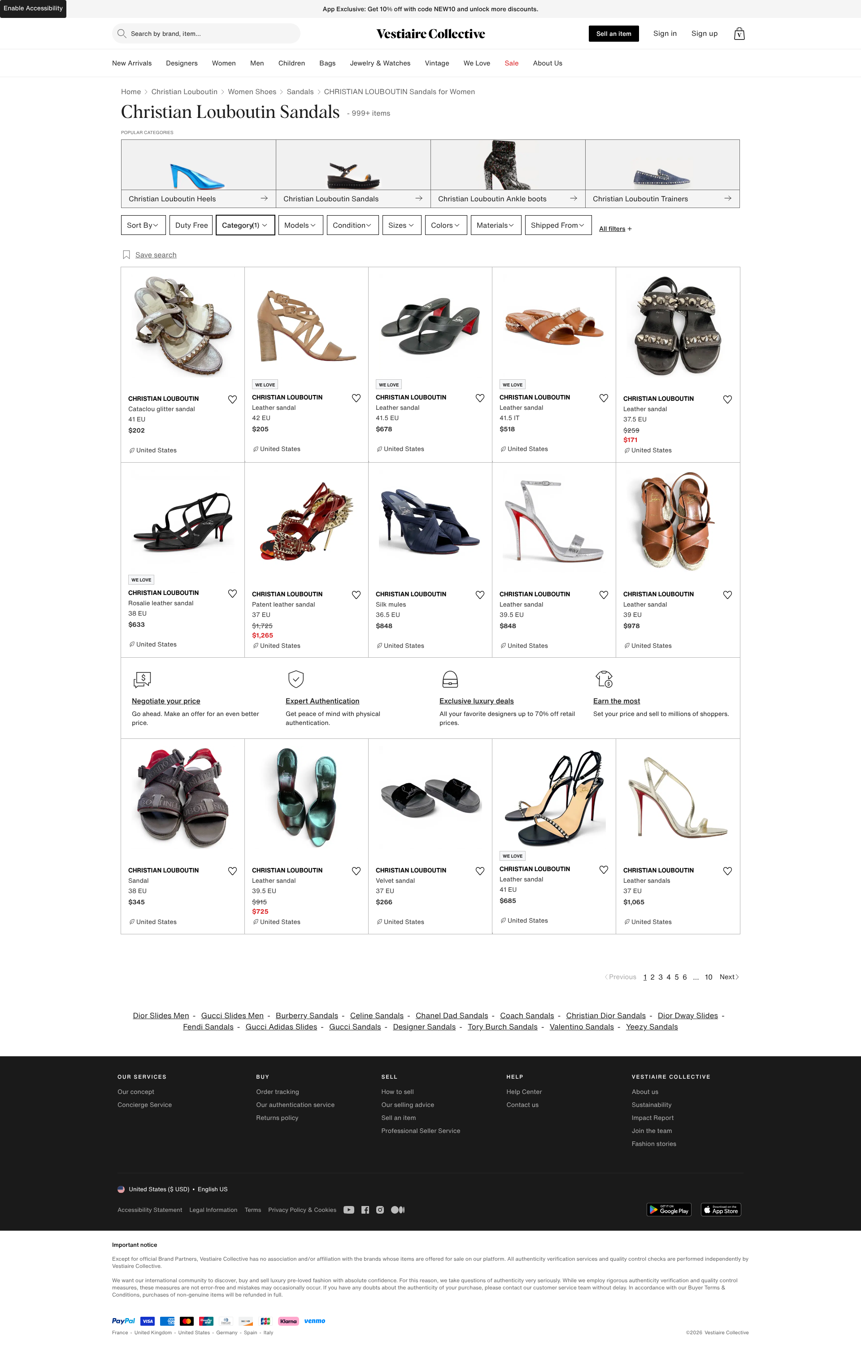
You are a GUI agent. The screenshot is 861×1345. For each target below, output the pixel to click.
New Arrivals (132, 63)
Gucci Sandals (355, 1027)
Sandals (300, 91)
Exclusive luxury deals (476, 700)
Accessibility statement (149, 1210)
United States (194, 1332)
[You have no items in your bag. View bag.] (739, 33)
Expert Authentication (323, 700)
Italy (269, 1332)
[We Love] (497, 63)
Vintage (437, 63)
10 (709, 977)
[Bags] (342, 63)
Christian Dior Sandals (606, 1015)
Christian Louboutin (184, 91)
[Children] (312, 63)
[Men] (271, 63)
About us (645, 1092)
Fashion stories (654, 1144)
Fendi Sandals (208, 1027)
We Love (477, 63)
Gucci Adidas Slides (281, 1027)
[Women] (243, 63)
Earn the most (616, 700)
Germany (227, 1332)
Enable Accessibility (33, 8)
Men (257, 63)
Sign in (665, 33)
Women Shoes (252, 91)
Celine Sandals (377, 1015)
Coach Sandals (527, 1015)
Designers (182, 63)
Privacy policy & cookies (302, 1210)
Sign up (704, 33)
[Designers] (205, 63)
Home (131, 91)
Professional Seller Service (420, 1131)
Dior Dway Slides (688, 1015)
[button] (739, 33)
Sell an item (613, 33)
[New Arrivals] (158, 63)
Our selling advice (407, 1105)
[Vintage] (456, 63)
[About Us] (569, 63)
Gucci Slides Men (232, 1015)
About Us (547, 63)
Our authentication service (295, 1105)
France (120, 1332)
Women (224, 63)
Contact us (523, 1105)
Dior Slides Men (161, 1015)
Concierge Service (144, 1105)
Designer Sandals (424, 1027)
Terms (252, 1210)
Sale (512, 63)
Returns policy (277, 1118)
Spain (250, 1332)
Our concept (135, 1092)
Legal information (213, 1210)
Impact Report (653, 1118)
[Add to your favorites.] (232, 399)
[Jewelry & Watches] (417, 63)
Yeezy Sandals (652, 1027)
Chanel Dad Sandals (452, 1015)
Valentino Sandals (582, 1027)
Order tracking (277, 1092)
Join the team (652, 1131)
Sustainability (652, 1105)
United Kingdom (153, 1332)
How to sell (397, 1092)
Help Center (524, 1092)
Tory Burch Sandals (503, 1027)
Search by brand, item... (166, 33)
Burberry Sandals (307, 1015)
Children (291, 63)
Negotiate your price (166, 700)
